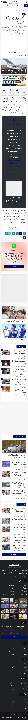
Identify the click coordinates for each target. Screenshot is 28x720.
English (4, 2)
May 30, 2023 (14, 204)
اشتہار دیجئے (12, 591)
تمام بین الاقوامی (24, 683)
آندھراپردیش (11, 651)
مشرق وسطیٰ (24, 689)
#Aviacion (14, 172)
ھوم (23, 10)
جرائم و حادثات (24, 705)
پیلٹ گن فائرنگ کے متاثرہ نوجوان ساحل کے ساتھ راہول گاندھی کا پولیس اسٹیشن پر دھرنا (19, 475)
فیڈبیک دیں (7, 717)
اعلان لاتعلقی (24, 717)
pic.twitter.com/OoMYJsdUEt (14, 176)
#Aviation (18, 169)
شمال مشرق (12, 670)
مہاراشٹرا (12, 654)
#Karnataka (10, 166)
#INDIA (18, 124)
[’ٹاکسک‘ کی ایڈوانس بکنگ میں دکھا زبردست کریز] (14, 600)
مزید (13, 399)
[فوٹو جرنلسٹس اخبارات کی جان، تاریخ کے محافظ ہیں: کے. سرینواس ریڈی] (6, 539)
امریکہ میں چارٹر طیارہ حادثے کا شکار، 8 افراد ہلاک (17, 455)
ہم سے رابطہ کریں (23, 591)
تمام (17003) (13, 555)
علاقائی (12, 6)
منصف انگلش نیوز (24, 588)
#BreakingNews (14, 160)
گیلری (13, 708)
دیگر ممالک (12, 686)
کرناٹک (16, 10)
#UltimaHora (14, 163)
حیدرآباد (22, 6)
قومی (7, 6)
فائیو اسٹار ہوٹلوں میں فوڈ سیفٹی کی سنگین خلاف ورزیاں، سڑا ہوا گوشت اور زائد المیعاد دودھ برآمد (19, 371)
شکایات (3, 717)
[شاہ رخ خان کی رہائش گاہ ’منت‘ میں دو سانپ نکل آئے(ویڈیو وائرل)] (6, 547)
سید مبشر (20, 53)
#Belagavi (18, 166)
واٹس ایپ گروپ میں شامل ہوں (8, 594)
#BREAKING (11, 124)
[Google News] (14, 228)
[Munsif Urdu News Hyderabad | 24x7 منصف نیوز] (13, 2)
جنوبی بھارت (12, 667)
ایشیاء (3, 6)
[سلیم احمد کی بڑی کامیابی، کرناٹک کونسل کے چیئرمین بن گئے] (6, 363)
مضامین (25, 699)
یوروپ (12, 689)
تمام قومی (25, 664)
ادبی (13, 699)
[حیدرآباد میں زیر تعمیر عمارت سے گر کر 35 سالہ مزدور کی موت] (6, 521)
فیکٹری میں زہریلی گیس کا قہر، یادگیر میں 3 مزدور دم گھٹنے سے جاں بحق (19, 381)
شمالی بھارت (24, 673)
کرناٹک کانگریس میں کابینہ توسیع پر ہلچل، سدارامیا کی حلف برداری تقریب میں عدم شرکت (19, 390)
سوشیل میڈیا (12, 705)
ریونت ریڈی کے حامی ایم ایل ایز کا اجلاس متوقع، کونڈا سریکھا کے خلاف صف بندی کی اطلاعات (18, 493)
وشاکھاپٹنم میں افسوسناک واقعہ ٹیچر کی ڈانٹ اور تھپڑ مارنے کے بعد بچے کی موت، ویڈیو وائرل (19, 464)
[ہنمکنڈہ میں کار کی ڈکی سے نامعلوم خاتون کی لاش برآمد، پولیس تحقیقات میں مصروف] (14, 616)
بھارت (12, 664)
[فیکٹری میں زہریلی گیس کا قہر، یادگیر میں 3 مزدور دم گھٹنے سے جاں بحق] (6, 381)
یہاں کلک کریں (14, 266)
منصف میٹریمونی (11, 588)
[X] (24, 576)
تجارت (25, 702)
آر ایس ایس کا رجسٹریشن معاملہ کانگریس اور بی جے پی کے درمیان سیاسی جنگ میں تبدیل (19, 353)
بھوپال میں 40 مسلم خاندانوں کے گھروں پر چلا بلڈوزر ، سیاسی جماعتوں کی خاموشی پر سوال (18, 529)
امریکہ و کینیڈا (12, 683)
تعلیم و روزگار (11, 702)
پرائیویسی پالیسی (19, 717)
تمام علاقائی (25, 648)
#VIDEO (17, 130)
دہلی (26, 670)
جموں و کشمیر (25, 667)
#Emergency (10, 169)
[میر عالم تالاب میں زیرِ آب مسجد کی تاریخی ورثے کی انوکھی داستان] (6, 484)
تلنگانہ (17, 6)
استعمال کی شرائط (12, 717)
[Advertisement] (14, 43)
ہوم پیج (25, 585)
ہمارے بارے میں (10, 585)
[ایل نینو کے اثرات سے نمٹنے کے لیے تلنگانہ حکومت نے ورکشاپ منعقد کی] (5, 600)
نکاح (26, 708)
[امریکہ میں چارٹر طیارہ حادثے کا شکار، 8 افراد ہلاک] (23, 600)
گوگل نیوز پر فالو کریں (23, 594)
